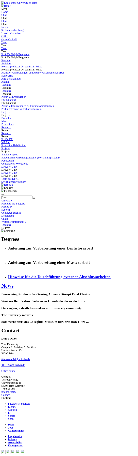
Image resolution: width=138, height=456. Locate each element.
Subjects (5, 209)
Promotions (7, 124)
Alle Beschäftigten (11, 78)
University (6, 200)
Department (7, 215)
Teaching (6, 84)
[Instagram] (18, 453)
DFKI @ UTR (9, 166)
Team (4, 42)
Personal (5, 60)
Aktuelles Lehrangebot (13, 96)
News (4, 27)
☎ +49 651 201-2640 (13, 365)
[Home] (6, 5)
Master (5, 121)
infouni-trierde (8, 391)
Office (4, 36)
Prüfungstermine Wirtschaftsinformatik (21, 109)
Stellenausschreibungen (13, 30)
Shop (11, 418)
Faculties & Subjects (19, 403)
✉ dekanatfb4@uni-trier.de (15, 359)
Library (12, 406)
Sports (11, 415)
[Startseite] (19, 2)
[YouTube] (13, 453)
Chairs (4, 218)
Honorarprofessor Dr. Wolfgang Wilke (21, 66)
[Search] (33, 198)
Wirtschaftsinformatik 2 (13, 221)
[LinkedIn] (23, 453)
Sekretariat (7, 75)
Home (4, 11)
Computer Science (11, 212)
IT (9, 412)
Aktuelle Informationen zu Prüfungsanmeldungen (27, 106)
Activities (6, 63)
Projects (5, 148)
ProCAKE (7, 139)
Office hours (8, 371)
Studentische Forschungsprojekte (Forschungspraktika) (30, 157)
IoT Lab (5, 142)
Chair (4, 14)
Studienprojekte (9, 154)
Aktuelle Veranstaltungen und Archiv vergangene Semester (32, 72)
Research (6, 127)
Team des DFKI (10, 178)
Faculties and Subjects (13, 203)
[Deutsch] (7, 184)
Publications (7, 160)
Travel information (11, 33)
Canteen (12, 409)
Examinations (8, 99)
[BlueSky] (8, 453)
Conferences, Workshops (14, 163)
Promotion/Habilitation (13, 145)
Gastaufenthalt (9, 39)
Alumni (5, 81)
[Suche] (2, 194)
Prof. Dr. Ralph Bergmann (15, 54)
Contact (5, 394)
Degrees (5, 112)
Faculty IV (7, 206)
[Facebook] (3, 453)
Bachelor (6, 118)
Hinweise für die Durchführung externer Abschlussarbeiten (59, 277)
